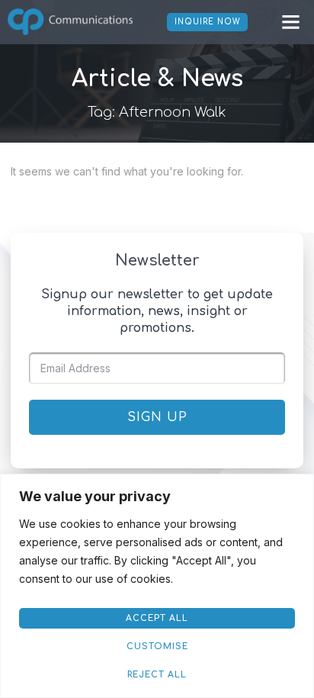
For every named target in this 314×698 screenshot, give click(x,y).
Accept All (157, 618)
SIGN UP (157, 417)
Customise (157, 646)
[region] (157, 586)
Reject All (157, 675)
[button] (290, 22)
